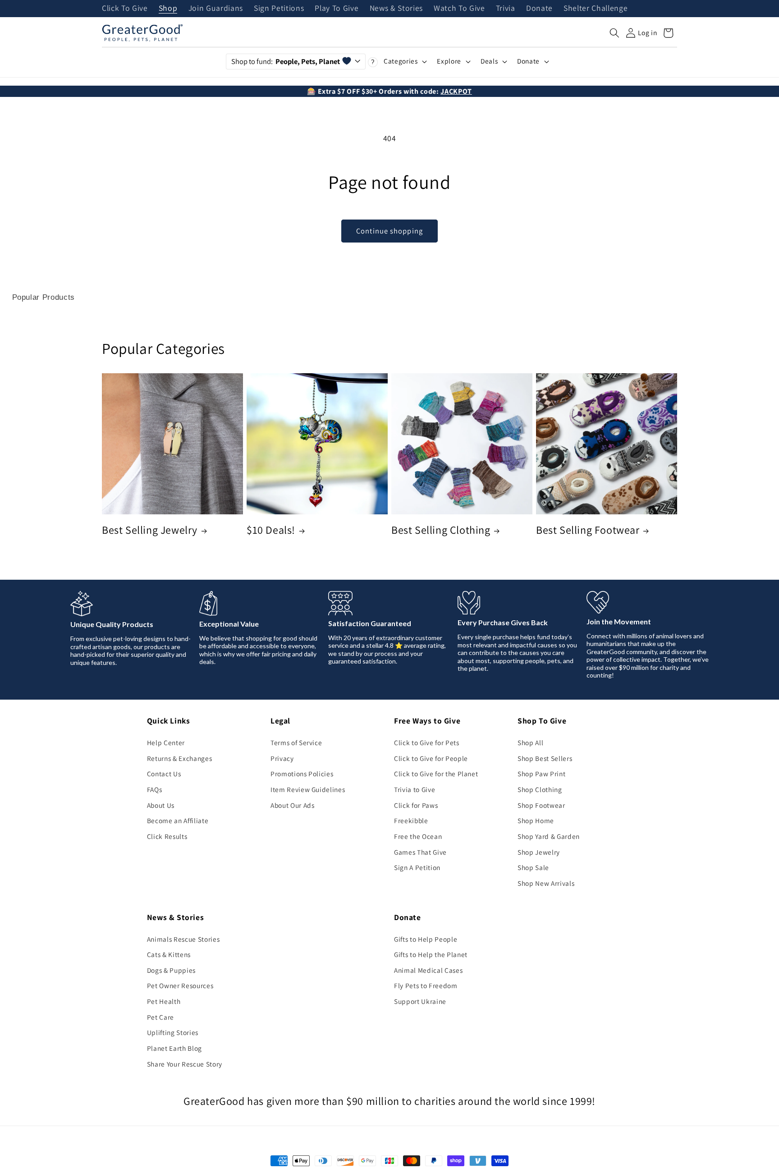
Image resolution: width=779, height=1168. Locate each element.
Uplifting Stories (172, 1032)
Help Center (166, 742)
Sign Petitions (279, 8)
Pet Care (160, 1016)
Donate (539, 8)
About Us (160, 805)
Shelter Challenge (596, 8)
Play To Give (336, 8)
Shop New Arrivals (546, 883)
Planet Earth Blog (174, 1048)
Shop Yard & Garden (549, 836)
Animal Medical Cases (428, 970)
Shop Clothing (540, 789)
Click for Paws (416, 805)
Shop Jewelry (539, 852)
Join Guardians (215, 8)
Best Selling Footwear (588, 530)
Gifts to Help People (425, 939)
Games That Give (420, 852)
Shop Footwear (541, 805)
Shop (168, 8)
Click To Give (125, 8)
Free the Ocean (418, 836)
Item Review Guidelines (307, 789)
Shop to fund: (285, 61)
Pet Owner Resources (180, 985)
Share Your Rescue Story (184, 1063)
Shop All (530, 742)
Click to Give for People (431, 758)
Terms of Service (296, 742)
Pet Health (164, 1001)
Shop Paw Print (541, 773)
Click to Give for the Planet (436, 773)
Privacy (282, 758)
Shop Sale (533, 867)
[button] (614, 33)
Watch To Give (459, 8)
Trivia (505, 8)
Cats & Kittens (169, 954)
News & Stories (396, 8)
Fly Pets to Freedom (426, 985)
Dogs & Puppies (171, 970)
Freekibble (411, 820)
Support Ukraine (420, 1001)
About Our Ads (292, 805)
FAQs (154, 789)
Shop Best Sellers (545, 758)
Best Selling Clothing (440, 530)
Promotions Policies (302, 773)
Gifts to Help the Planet (430, 954)
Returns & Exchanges (179, 758)
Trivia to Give (414, 789)
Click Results (167, 836)
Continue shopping (389, 231)
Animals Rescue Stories (183, 939)
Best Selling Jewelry (149, 530)
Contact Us (164, 773)
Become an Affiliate (178, 820)
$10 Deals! (271, 530)
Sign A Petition (417, 867)
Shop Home (536, 820)
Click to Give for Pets (426, 742)
